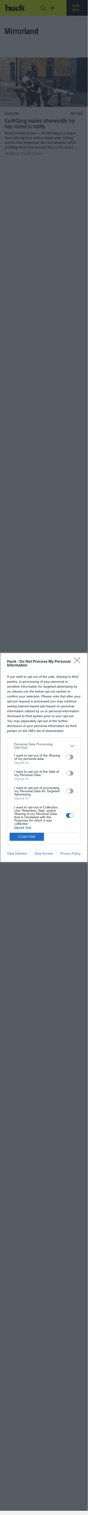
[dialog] (44, 757)
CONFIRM (26, 837)
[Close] (78, 661)
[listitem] (43, 745)
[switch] (69, 757)
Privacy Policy (70, 853)
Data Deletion (17, 853)
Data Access (44, 853)
